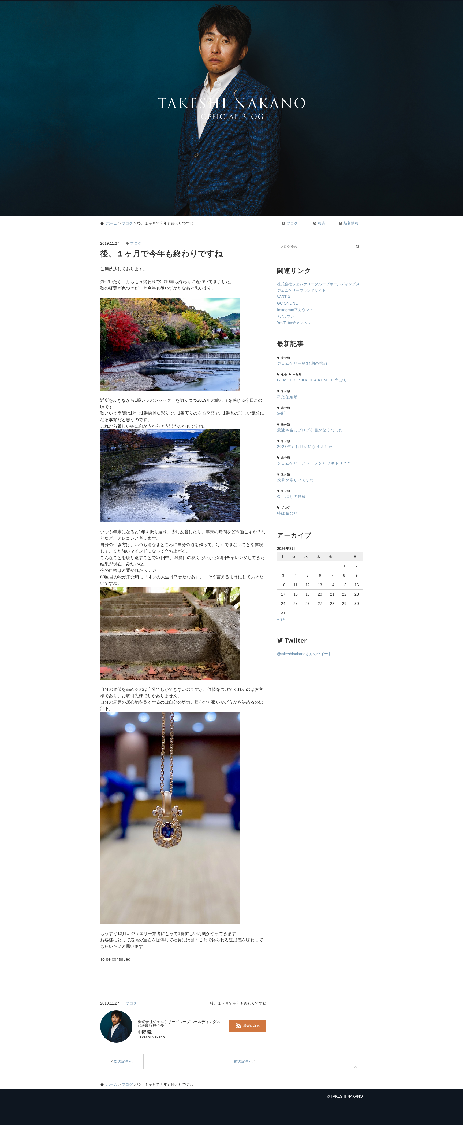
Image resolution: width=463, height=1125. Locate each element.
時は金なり (287, 513)
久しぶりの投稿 (291, 496)
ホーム (111, 223)
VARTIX (283, 297)
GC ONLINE (287, 303)
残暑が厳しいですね (295, 480)
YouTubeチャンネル (294, 322)
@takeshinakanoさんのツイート (304, 654)
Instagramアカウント (295, 310)
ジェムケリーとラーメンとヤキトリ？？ (314, 463)
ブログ (127, 223)
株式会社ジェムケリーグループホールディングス (318, 284)
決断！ (283, 413)
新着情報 (351, 223)
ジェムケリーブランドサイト (301, 290)
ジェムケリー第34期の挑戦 (302, 363)
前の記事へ (243, 1061)
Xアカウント (287, 316)
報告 (321, 223)
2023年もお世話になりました (305, 446)
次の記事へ (123, 1061)
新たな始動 (287, 397)
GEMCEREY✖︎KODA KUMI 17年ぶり (312, 380)
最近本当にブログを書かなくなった (310, 430)
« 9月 (281, 619)
